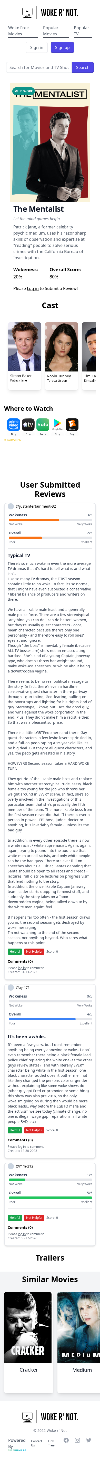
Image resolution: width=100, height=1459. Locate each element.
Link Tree (51, 1443)
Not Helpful (34, 951)
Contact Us (36, 1443)
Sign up (62, 47)
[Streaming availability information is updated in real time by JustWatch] (50, 458)
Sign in (36, 47)
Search (82, 67)
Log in (33, 288)
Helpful (15, 951)
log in (22, 968)
